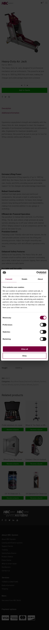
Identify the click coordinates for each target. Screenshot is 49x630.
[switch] (43, 325)
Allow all (24, 349)
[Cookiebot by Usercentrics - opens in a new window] (36, 272)
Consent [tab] (8, 279)
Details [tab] (24, 279)
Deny (24, 356)
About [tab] (40, 279)
